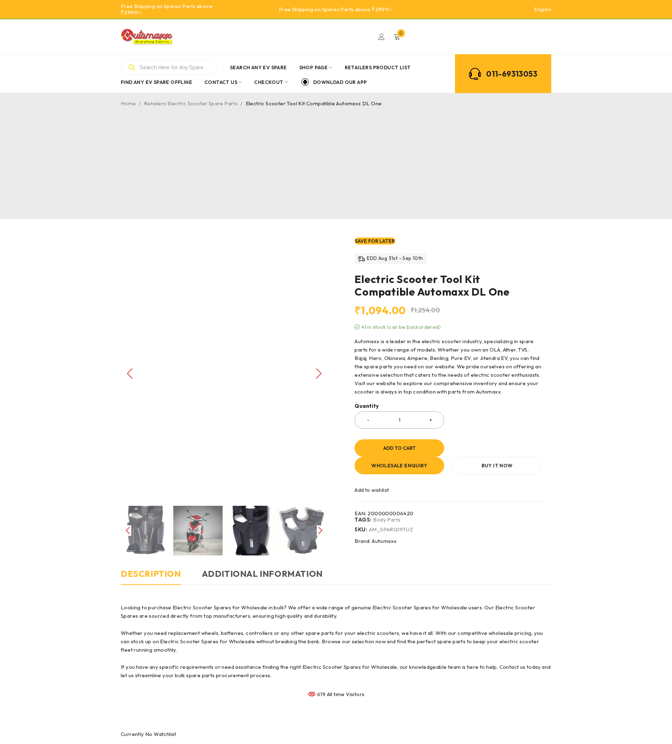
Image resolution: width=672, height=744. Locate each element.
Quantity (367, 406)
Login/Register (381, 36)
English (542, 9)
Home (128, 103)
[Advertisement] (336, 159)
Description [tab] (151, 573)
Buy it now (497, 465)
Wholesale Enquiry (399, 465)
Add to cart (399, 448)
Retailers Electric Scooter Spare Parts (191, 103)
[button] (318, 373)
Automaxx (384, 541)
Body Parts (386, 520)
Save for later (375, 241)
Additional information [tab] (262, 573)
